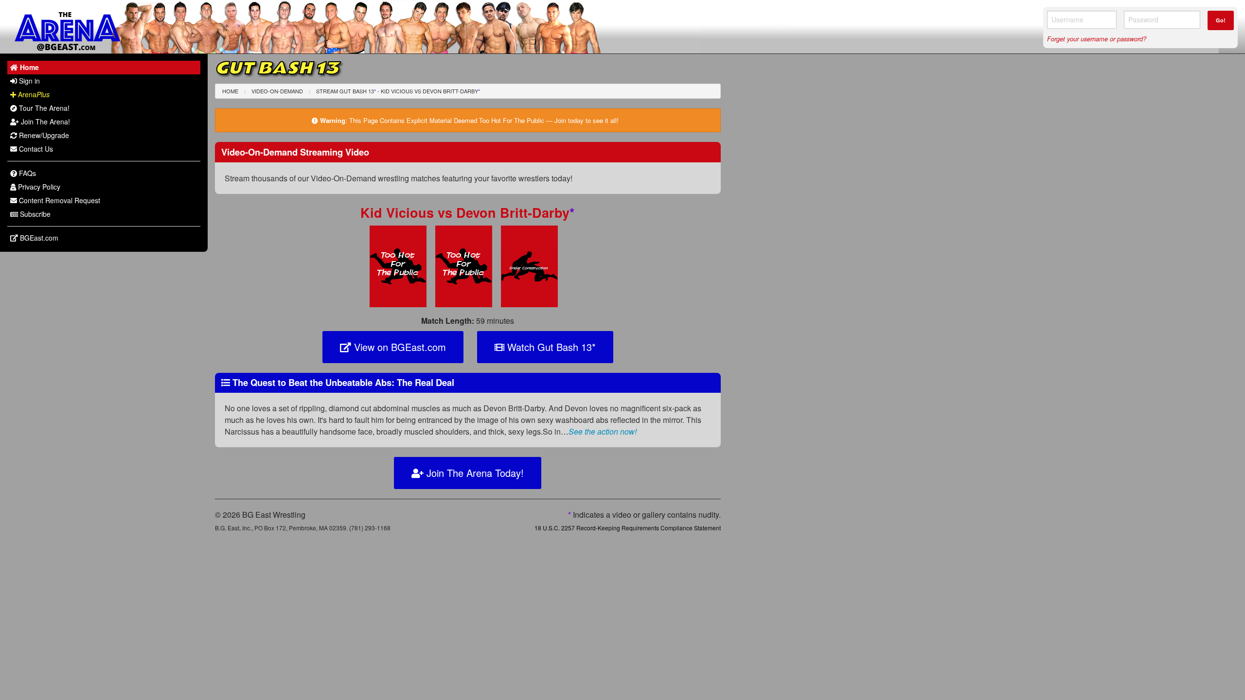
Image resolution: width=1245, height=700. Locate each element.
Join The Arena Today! (474, 473)
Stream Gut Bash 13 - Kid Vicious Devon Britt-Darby (398, 91)
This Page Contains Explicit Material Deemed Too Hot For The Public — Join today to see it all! (484, 120)
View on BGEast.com (398, 347)
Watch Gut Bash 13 (550, 347)
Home (230, 91)
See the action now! (603, 431)
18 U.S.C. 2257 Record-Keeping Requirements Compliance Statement (627, 528)
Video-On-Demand (277, 91)
